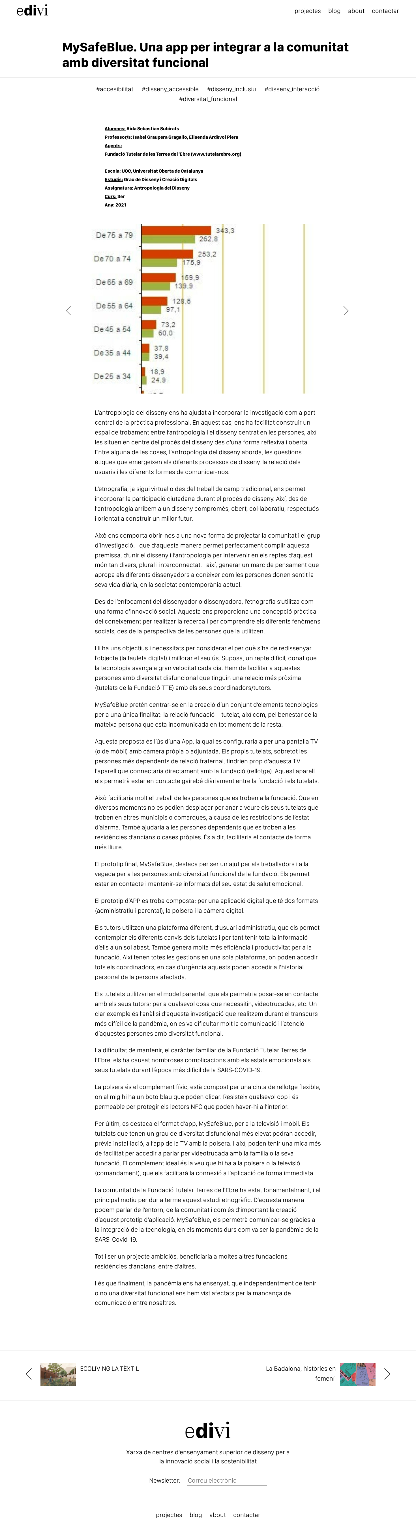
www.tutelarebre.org (216, 154)
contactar (385, 11)
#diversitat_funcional (208, 99)
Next (341, 309)
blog (334, 11)
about (356, 11)
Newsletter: (165, 1480)
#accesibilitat (114, 89)
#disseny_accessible (170, 89)
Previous (78, 309)
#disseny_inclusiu (231, 89)
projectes (308, 11)
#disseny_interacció (292, 89)
